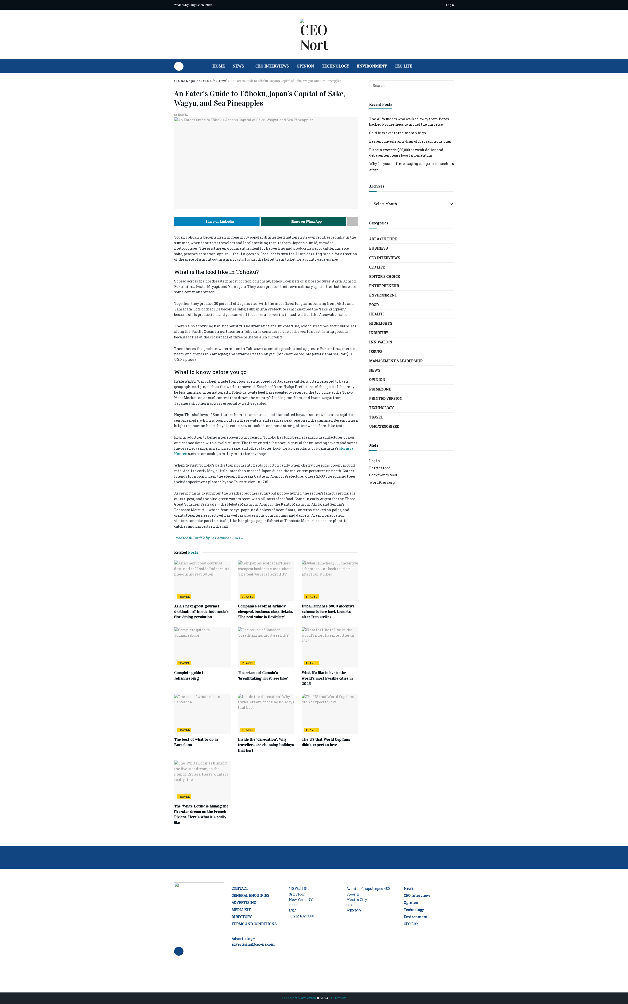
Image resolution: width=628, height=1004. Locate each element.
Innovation (380, 342)
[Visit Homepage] (314, 34)
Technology (335, 66)
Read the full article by (192, 537)
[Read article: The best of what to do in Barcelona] (202, 714)
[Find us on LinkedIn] (178, 66)
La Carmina (219, 537)
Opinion (305, 66)
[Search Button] (452, 66)
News (238, 66)
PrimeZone (380, 389)
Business (378, 248)
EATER (237, 537)
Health (376, 314)
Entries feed (380, 468)
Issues (375, 351)
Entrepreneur (384, 285)
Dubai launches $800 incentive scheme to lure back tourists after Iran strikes (328, 611)
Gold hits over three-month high (397, 133)
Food (374, 304)
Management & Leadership (396, 361)
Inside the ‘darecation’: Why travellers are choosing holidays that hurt (266, 745)
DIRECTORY (242, 916)
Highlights (380, 323)
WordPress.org (382, 482)
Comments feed (383, 475)
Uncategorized (384, 426)
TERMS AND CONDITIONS (254, 924)
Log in (374, 460)
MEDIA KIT (241, 909)
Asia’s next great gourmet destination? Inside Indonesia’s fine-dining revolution (201, 611)
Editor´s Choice (384, 276)
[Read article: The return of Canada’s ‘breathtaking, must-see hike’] (266, 647)
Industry (378, 332)
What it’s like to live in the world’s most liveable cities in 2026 (327, 678)
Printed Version (386, 398)
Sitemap (338, 998)
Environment (372, 66)
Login (449, 5)
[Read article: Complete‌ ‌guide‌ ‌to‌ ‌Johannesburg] (202, 647)
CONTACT (240, 888)
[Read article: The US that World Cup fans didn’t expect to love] (330, 714)
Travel (183, 114)
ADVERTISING (244, 902)
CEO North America (299, 998)
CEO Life (403, 66)
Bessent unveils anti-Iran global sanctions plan (410, 141)
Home (218, 66)
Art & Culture (383, 239)
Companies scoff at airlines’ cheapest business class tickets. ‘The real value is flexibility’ (265, 611)
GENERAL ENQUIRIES (250, 895)
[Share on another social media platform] (352, 221)
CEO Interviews (272, 66)
